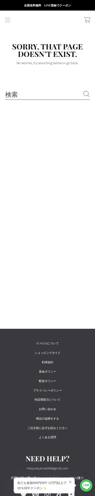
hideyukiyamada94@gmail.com (47, 468)
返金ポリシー (47, 372)
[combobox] (47, 94)
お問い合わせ (47, 409)
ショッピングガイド (48, 353)
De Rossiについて (47, 343)
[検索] (86, 94)
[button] (8, 20)
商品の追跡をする (47, 419)
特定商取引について (48, 400)
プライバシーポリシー (47, 390)
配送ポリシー (47, 381)
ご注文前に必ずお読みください (47, 428)
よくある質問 (47, 437)
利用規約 (47, 362)
